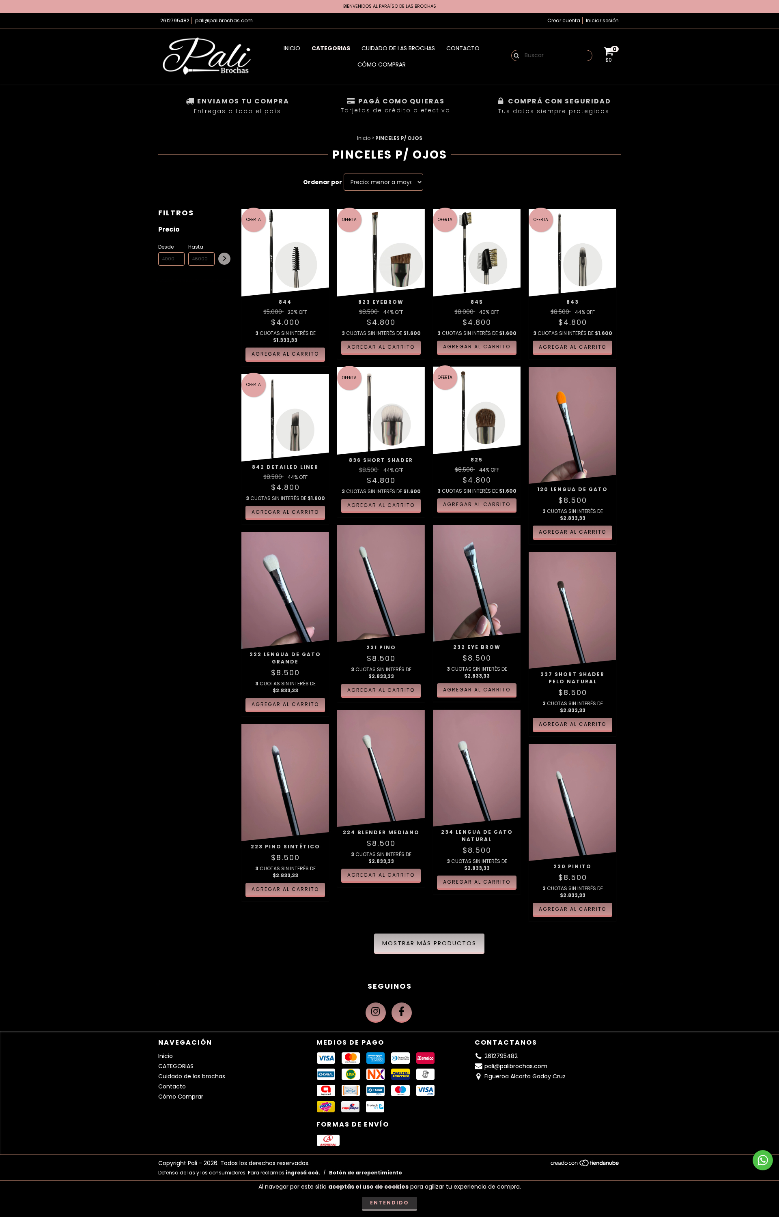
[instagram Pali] (376, 1012)
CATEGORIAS (331, 48)
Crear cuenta (563, 20)
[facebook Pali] (402, 1012)
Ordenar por (322, 182)
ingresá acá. (303, 1172)
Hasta (195, 246)
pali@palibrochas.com (224, 20)
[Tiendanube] (585, 1164)
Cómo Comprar (381, 64)
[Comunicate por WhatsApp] (763, 1160)
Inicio (292, 48)
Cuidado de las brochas (398, 48)
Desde (166, 246)
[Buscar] (514, 55)
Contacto (463, 48)
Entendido (389, 1202)
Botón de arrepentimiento (365, 1172)
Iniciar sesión (602, 20)
